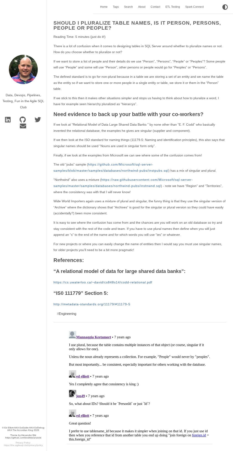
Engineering (67, 313)
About (141, 6)
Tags (116, 6)
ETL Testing (172, 6)
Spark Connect (194, 6)
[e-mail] (23, 127)
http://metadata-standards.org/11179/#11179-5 (91, 304)
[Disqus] (140, 386)
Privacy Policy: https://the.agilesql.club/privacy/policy (23, 443)
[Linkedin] (8, 121)
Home (104, 6)
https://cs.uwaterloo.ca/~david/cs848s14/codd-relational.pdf (102, 282)
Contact (155, 6)
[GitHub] (23, 121)
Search (128, 6)
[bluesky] (38, 121)
